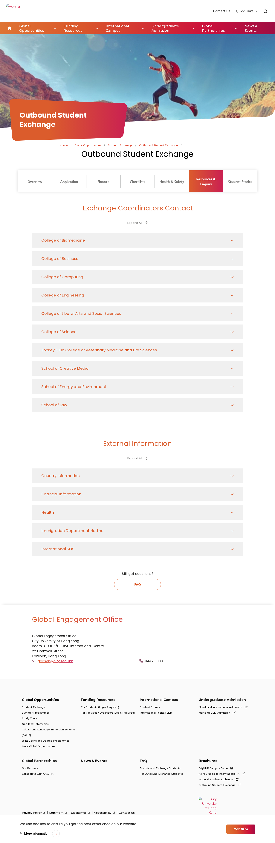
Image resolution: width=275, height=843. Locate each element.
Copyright (56, 812)
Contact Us (127, 812)
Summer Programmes (36, 712)
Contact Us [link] (221, 11)
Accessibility (103, 812)
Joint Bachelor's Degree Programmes (45, 740)
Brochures (208, 761)
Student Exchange (120, 145)
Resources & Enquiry (206, 181)
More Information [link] (36, 833)
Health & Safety (172, 182)
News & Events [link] (251, 28)
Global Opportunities (87, 145)
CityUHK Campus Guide (214, 768)
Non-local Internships (35, 723)
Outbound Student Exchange (158, 145)
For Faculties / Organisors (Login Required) (108, 712)
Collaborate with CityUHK (38, 773)
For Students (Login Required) (100, 707)
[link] (265, 11)
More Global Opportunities (38, 746)
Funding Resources (98, 700)
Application (69, 182)
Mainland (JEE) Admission (215, 712)
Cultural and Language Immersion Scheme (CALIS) (48, 732)
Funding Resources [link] (73, 28)
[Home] (13, 11)
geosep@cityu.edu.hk (55, 661)
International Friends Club (156, 712)
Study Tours (29, 718)
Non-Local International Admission (221, 707)
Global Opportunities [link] (31, 28)
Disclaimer (79, 812)
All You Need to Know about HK (219, 773)
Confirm (240, 829)
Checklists (137, 182)
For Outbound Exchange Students (161, 773)
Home (9, 28)
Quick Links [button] (245, 11)
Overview (35, 182)
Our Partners (30, 768)
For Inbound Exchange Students (160, 768)
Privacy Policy (32, 812)
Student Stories (240, 182)
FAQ (137, 584)
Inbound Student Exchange (216, 779)
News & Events (94, 761)
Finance (103, 182)
